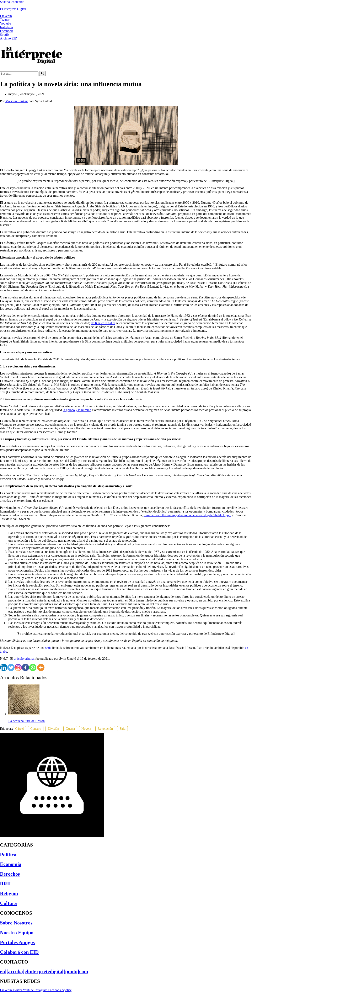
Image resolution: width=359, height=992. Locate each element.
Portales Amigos (17, 942)
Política (8, 854)
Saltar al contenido (12, 2)
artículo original (24, 658)
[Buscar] (42, 73)
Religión (9, 893)
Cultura (8, 903)
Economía (10, 864)
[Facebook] (25, 667)
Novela (86, 728)
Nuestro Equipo (16, 932)
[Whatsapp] (32, 667)
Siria (122, 728)
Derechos (10, 874)
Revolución (105, 728)
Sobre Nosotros (16, 922)
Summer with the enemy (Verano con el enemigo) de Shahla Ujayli (187, 515)
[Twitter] (11, 667)
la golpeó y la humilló (77, 410)
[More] (40, 667)
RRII (5, 883)
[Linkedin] (3, 667)
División (53, 728)
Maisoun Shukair (16, 101)
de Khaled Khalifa (103, 323)
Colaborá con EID (19, 952)
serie (48, 647)
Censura (35, 728)
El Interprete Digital (13, 9)
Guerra (70, 728)
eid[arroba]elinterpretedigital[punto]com (44, 971)
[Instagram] (18, 667)
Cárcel (19, 728)
